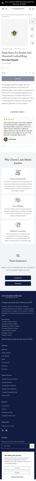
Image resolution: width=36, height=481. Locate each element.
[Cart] (33, 9)
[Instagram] (3, 430)
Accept (17, 468)
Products (8, 15)
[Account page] (6, 9)
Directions (18, 283)
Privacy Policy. (12, 463)
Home (3, 15)
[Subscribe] (32, 446)
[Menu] (3, 8)
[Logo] (18, 8)
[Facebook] (6, 430)
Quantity (4, 73)
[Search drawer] (29, 9)
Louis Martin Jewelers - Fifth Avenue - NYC (13, 49)
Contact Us (18, 278)
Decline (17, 472)
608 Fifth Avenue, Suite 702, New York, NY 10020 (17, 339)
